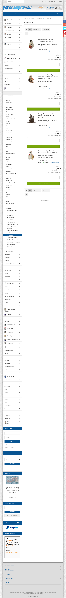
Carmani (6, 47)
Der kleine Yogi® (9, 114)
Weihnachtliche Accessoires (13, 242)
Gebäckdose (7, 84)
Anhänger (16, 14)
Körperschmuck (10, 283)
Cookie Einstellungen (33, 596)
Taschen (8, 194)
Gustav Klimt (7, 254)
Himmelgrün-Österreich (10, 263)
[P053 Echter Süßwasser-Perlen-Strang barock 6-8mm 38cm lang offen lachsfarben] (12, 480)
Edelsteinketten (10, 62)
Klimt (7, 146)
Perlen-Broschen (11, 324)
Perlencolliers (10, 328)
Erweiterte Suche (12, 515)
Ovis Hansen (7, 321)
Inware (6, 267)
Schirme (7, 187)
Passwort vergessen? (9, 447)
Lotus (7, 151)
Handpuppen (7, 257)
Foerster (6, 78)
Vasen (7, 201)
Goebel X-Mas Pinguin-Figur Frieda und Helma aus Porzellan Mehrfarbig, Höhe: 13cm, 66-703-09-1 (48, 76)
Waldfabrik (7, 408)
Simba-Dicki (7, 380)
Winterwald (9, 246)
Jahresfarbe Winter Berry (12, 230)
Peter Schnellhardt (10, 169)
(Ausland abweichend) (54, 51)
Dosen (7, 116)
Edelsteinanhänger (10, 54)
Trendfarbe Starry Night (12, 239)
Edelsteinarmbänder (11, 58)
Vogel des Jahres (10, 203)
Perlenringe (9, 335)
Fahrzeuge (7, 71)
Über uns (59, 14)
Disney (6, 51)
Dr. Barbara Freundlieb (11, 119)
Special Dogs (9, 192)
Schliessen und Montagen (9, 422)
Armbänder (24, 14)
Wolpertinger (7, 415)
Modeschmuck (8, 299)
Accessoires (8, 98)
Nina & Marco (9, 164)
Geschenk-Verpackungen (8, 88)
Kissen (6, 273)
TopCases (7, 399)
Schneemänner (10, 235)
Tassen (7, 196)
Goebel (6, 93)
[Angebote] (19, 473)
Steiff (6, 389)
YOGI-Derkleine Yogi (10, 251)
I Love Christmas (11, 219)
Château (7, 112)
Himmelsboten (10, 217)
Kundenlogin (52, 1)
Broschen (9, 44)
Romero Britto (9, 180)
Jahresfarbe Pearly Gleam (13, 224)
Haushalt (7, 260)
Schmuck (8, 189)
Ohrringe (9, 314)
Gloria (8, 213)
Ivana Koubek (9, 137)
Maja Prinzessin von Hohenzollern (10, 154)
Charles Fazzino (9, 109)
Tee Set (7, 199)
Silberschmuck (10, 376)
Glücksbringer (10, 215)
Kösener (6, 286)
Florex (6, 75)
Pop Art (7, 176)
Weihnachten (9, 208)
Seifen (6, 373)
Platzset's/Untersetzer (11, 173)
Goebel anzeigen (9, 95)
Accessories (7, 14)
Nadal (7, 162)
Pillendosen (8, 171)
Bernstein (9, 34)
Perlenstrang (10, 343)
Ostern (7, 166)
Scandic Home (9, 185)
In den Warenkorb (43, 70)
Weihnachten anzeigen (12, 210)
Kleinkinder (7, 276)
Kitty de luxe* (9, 144)
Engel (7, 128)
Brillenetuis (7, 40)
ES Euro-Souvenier (9, 68)
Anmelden (12, 441)
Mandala (8, 157)
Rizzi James (8, 178)
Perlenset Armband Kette (12, 339)
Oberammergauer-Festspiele (10, 310)
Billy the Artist (8, 37)
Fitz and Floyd (9, 130)
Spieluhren (7, 383)
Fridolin (6, 81)
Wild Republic (8, 412)
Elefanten (7, 65)
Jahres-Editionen (11, 222)
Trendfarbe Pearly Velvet (12, 237)
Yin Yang (8, 249)
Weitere (45, 14)
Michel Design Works (9, 296)
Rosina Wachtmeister (11, 182)
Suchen (44, 1)
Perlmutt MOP (10, 347)
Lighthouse (8, 149)
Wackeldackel (8, 405)
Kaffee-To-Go (9, 139)
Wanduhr (8, 206)
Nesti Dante (7, 302)
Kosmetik (7, 289)
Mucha (7, 159)
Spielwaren (7, 386)
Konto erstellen (8, 444)
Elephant (8, 123)
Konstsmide (7, 279)
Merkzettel (60, 1)
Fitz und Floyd (9, 132)
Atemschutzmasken (35, 14)
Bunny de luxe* (9, 107)
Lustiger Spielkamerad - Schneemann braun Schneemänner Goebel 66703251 (49, 115)
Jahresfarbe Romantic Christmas (12, 227)
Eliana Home (8, 125)
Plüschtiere (7, 363)
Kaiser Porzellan (9, 142)
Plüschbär (7, 360)
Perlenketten (10, 332)
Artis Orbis (8, 100)
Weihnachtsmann (11, 244)
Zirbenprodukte (8, 418)
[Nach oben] (61, 595)
